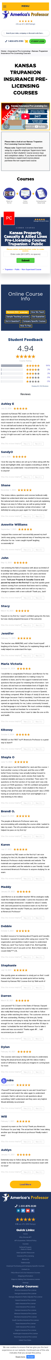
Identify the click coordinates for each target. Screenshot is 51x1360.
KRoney (7, 730)
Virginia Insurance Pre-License (25, 1330)
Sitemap (25, 1283)
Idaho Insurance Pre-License (25, 1303)
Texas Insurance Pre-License (25, 1323)
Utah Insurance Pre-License (25, 1327)
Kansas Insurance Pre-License (25, 1310)
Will (4, 1116)
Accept (30, 1357)
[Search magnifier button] (4, 33)
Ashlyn (6, 1150)
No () (38, 444)
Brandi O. (8, 811)
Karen (5, 844)
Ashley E (7, 404)
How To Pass (25, 326)
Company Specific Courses (34, 321)
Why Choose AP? (25, 1237)
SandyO (7, 452)
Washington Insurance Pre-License (25, 1333)
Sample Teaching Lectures (18, 316)
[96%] (34, 365)
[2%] (34, 369)
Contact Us (25, 1269)
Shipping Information (25, 1276)
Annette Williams (14, 524)
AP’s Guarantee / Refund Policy (25, 1240)
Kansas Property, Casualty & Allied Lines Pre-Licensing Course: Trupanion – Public (25, 238)
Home (25, 1234)
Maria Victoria (11, 664)
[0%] (34, 377)
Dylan (5, 1047)
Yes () (27, 444)
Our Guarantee (38, 316)
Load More (25, 1184)
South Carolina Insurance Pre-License (25, 1320)
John (4, 558)
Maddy (6, 887)
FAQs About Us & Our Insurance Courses (25, 1273)
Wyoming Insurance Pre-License (25, 1337)
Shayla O (7, 757)
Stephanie (8, 965)
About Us (25, 1259)
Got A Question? (13, 321)
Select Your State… (25, 1340)
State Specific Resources (25, 1253)
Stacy (5, 606)
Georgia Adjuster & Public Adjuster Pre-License (25, 1297)
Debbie (6, 926)
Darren (6, 996)
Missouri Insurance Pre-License (25, 1313)
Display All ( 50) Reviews (40, 386)
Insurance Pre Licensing (25, 1256)
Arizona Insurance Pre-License (25, 1290)
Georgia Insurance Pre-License (25, 1293)
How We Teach (37, 312)
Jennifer (7, 633)
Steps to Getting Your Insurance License (25, 1279)
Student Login (37, 41)
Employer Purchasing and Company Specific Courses (25, 1266)
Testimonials (25, 1263)
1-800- (15, 41)
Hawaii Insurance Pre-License (25, 1300)
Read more (20, 1357)
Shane (5, 485)
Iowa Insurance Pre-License (25, 1307)
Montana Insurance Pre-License (25, 1317)
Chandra (7, 1080)
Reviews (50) (12, 312)
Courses (25, 1244)
